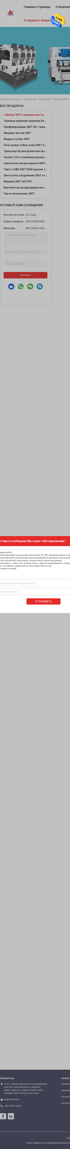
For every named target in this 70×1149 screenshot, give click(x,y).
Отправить (43, 601)
